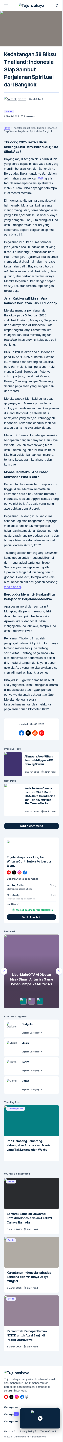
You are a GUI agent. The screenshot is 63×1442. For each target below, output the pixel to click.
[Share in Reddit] (35, 733)
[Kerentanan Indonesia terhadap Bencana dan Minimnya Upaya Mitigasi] (31, 1252)
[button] (6, 5)
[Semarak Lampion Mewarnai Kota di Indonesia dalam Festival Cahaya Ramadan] (31, 1193)
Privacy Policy (26, 1431)
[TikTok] (27, 1397)
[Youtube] (8, 872)
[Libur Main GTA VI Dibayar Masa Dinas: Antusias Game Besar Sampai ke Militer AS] (31, 971)
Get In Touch (30, 917)
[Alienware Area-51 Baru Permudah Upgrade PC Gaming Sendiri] (13, 764)
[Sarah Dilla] (15, 99)
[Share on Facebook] (21, 733)
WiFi (41, 178)
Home (7, 128)
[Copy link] (41, 733)
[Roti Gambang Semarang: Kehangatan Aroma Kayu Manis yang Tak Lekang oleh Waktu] (31, 1120)
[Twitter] (14, 872)
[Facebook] (25, 872)
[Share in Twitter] (28, 733)
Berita (9, 111)
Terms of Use (47, 1431)
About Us (8, 1431)
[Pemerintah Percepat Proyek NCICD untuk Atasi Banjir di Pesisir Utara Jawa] (31, 1310)
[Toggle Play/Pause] (40, 1418)
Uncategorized (15, 1108)
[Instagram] (19, 872)
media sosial (12, 587)
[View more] (13, 846)
